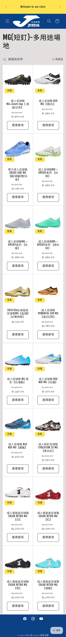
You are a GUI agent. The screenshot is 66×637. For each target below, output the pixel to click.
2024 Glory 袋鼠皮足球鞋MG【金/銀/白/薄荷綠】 (18, 313)
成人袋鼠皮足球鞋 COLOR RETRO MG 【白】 (18, 516)
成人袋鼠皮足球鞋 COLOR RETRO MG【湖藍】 (48, 585)
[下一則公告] (59, 7)
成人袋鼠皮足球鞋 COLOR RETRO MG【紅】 (48, 516)
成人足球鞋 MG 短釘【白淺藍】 (18, 380)
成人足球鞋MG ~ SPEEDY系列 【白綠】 (48, 173)
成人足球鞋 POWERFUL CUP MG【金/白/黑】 (48, 313)
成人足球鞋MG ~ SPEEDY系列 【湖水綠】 (48, 245)
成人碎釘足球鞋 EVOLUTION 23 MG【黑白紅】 (48, 447)
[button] (7, 21)
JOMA (27, 635)
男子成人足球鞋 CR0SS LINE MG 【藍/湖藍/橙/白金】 (17, 174)
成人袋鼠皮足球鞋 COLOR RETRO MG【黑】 (18, 585)
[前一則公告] (6, 7)
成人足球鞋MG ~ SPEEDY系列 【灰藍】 (18, 245)
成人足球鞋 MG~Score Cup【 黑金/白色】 (17, 104)
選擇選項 (18, 125)
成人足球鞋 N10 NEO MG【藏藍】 (18, 446)
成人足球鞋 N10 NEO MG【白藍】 (48, 380)
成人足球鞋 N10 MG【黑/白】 (48, 102)
